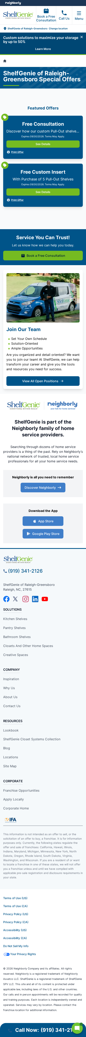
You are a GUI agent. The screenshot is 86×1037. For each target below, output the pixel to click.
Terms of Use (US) (15, 898)
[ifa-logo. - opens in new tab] (10, 820)
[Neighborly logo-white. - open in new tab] (13, 3)
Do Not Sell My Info (15, 946)
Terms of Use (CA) (15, 906)
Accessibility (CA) (15, 938)
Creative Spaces (15, 655)
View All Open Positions (40, 381)
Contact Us (11, 706)
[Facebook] (6, 599)
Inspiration (11, 679)
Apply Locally (13, 799)
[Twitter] (16, 599)
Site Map (10, 766)
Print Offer (17, 151)
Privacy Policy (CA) (15, 922)
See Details (43, 144)
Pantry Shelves (14, 628)
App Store (45, 521)
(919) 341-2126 (25, 571)
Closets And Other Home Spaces (28, 646)
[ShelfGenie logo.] (24, 405)
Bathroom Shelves (17, 637)
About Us (10, 697)
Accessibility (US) (15, 930)
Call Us (64, 18)
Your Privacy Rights (23, 954)
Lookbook (11, 730)
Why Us (9, 688)
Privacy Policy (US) (15, 914)
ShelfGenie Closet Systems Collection (31, 739)
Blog (6, 748)
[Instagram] (25, 599)
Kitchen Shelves (15, 619)
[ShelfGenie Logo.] (43, 559)
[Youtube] (45, 599)
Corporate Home (16, 808)
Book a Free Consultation (46, 18)
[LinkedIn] (35, 599)
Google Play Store (45, 534)
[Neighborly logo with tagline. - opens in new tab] (64, 405)
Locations (10, 757)
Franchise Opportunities (21, 790)
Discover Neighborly (40, 488)
